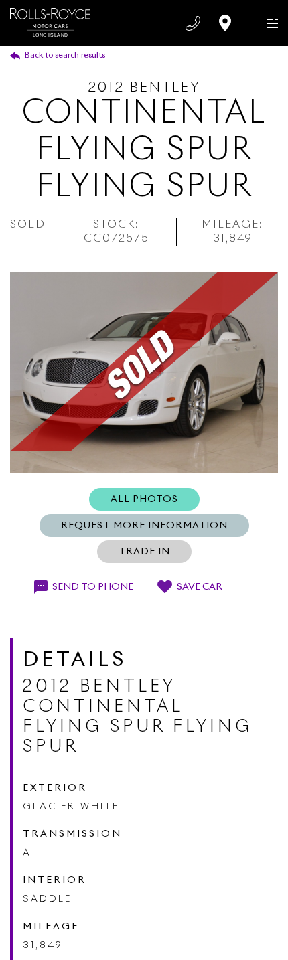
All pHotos (144, 499)
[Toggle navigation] (270, 22)
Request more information (144, 525)
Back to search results (65, 56)
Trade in (144, 551)
